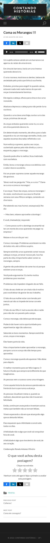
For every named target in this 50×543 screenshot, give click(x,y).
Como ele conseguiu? (12, 512)
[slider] (41, 51)
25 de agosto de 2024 (13, 37)
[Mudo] (36, 52)
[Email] (27, 43)
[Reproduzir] (7, 52)
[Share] (6, 43)
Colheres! (9, 502)
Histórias (11, 493)
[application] (24, 52)
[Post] (20, 43)
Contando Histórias (25, 9)
